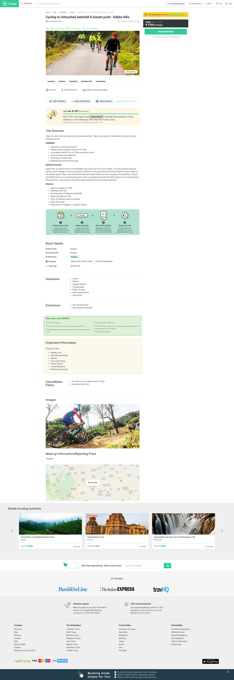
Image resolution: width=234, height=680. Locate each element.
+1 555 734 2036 (91, 613)
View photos (131, 72)
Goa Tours (70, 641)
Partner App (176, 644)
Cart (220, 4)
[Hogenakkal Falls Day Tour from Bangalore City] (183, 524)
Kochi (121, 644)
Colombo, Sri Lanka (127, 629)
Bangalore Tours (73, 638)
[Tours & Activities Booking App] (168, 661)
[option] (93, 426)
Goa (120, 647)
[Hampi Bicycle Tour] (117, 524)
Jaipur (121, 641)
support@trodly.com (93, 610)
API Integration (177, 638)
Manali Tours (72, 644)
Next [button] (125, 426)
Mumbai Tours (72, 635)
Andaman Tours (73, 647)
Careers (17, 647)
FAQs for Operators (179, 641)
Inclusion (61, 81)
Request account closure (24, 650)
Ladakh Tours (72, 650)
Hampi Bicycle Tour (95, 537)
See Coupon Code (177, 15)
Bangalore (123, 635)
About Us (18, 629)
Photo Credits (20, 644)
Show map (92, 482)
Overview (51, 81)
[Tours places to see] (9, 3)
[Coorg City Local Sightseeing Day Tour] (50, 524)
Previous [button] (59, 426)
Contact (17, 638)
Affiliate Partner (178, 632)
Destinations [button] (196, 4)
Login (230, 4)
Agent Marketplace (179, 635)
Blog (16, 632)
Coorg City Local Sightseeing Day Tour (37, 537)
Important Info (86, 81)
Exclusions (73, 81)
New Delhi (123, 632)
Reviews (17, 635)
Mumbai (122, 638)
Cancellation (101, 81)
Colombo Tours (73, 629)
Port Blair (123, 650)
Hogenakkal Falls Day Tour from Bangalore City (174, 537)
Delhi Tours (71, 632)
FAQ (16, 641)
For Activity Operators (176, 4)
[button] (209, 3)
